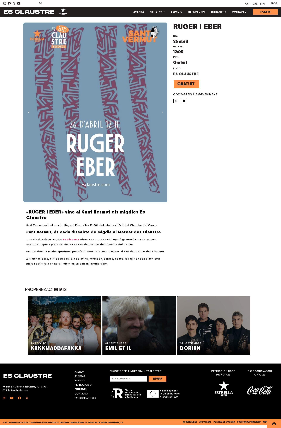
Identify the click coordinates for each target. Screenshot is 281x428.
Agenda (138, 12)
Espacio (177, 12)
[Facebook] (19, 398)
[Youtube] (11, 398)
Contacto (239, 12)
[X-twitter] (27, 398)
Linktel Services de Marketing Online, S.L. (102, 423)
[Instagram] (4, 398)
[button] (176, 101)
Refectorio (196, 12)
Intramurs (218, 12)
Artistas (156, 12)
